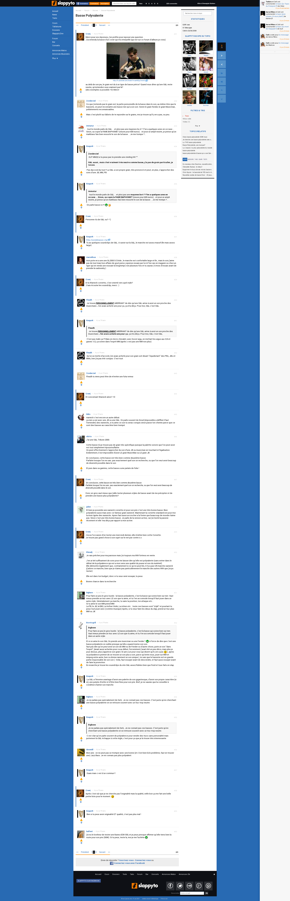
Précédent (85, 25)
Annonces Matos (59, 50)
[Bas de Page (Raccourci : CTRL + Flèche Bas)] (222, 99)
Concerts (56, 45)
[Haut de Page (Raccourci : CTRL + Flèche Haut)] (222, 90)
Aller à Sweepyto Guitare (206, 3)
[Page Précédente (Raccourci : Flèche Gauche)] (222, 64)
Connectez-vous (143, 860)
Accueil (55, 11)
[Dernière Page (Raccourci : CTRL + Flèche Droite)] (222, 73)
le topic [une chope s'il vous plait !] (275, 15)
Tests (54, 18)
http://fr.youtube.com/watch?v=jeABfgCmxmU (129, 81)
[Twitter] (180, 886)
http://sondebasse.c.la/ (97, 240)
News (54, 15)
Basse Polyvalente (108, 10)
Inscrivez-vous (126, 860)
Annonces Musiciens (61, 54)
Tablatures (56, 27)
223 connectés (171, 3)
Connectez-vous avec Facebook (129, 863)
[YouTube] (189, 886)
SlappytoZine (57, 34)
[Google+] (199, 886)
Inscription (105, 3)
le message (284, 35)
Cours (54, 23)
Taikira (269, 2)
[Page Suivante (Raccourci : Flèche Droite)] (222, 55)
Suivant (102, 25)
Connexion (84, 3)
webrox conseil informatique (150, 898)
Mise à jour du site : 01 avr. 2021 (130, 898)
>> (109, 25)
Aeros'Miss (270, 12)
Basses (95, 10)
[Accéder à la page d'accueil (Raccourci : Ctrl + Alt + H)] (63, 4)
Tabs (196, 159)
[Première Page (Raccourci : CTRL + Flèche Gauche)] (222, 81)
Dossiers (56, 30)
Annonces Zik (184, 874)
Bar (53, 42)
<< (77, 25)
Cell (267, 35)
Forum (55, 39)
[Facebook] (170, 886)
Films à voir (164, 898)
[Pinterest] (208, 886)
